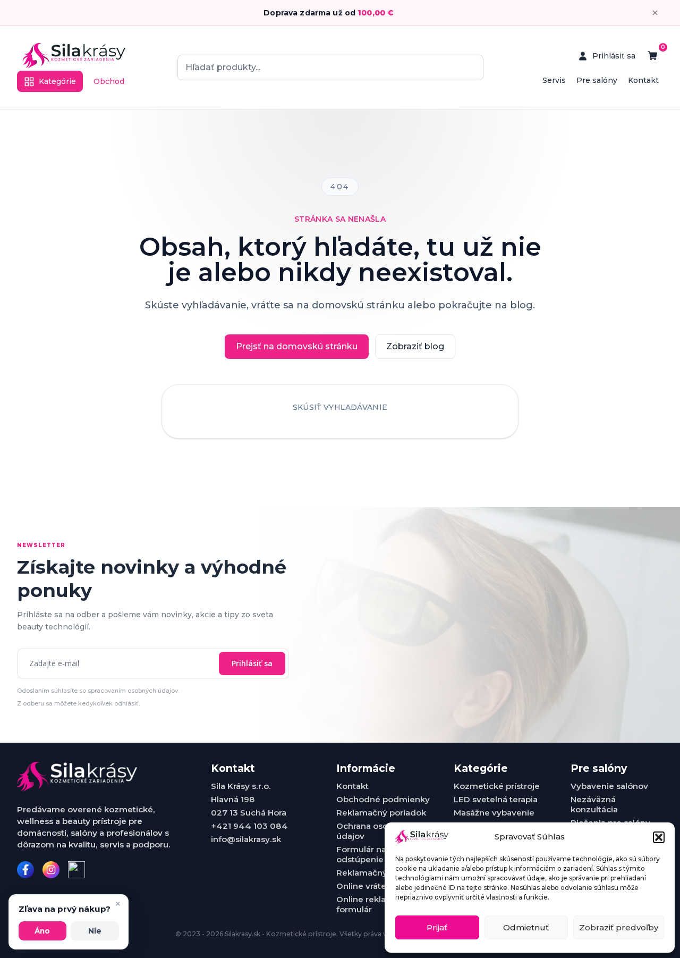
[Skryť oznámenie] (655, 13)
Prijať (437, 927)
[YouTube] (76, 869)
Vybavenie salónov (609, 786)
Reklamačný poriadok (381, 813)
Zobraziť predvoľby (618, 927)
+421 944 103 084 (249, 826)
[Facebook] (25, 869)
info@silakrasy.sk (246, 839)
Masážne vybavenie (494, 813)
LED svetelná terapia (496, 799)
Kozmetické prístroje (497, 786)
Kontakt (643, 80)
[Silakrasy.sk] (73, 56)
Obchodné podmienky (383, 799)
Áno (42, 931)
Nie (94, 931)
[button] (658, 837)
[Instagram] (51, 869)
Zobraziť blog (415, 346)
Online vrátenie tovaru (382, 886)
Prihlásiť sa (252, 663)
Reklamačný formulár (380, 873)
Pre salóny (596, 80)
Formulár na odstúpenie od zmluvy (382, 854)
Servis (554, 80)
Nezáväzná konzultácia (594, 804)
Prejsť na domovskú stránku (297, 346)
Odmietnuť (526, 927)
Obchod (109, 81)
